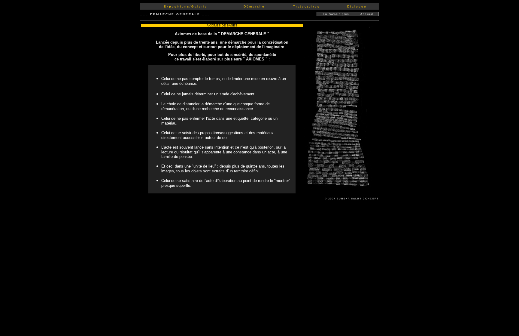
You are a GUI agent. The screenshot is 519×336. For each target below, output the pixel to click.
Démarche (254, 6)
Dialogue (357, 6)
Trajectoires (306, 6)
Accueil (367, 14)
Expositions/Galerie (186, 6)
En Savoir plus (336, 14)
